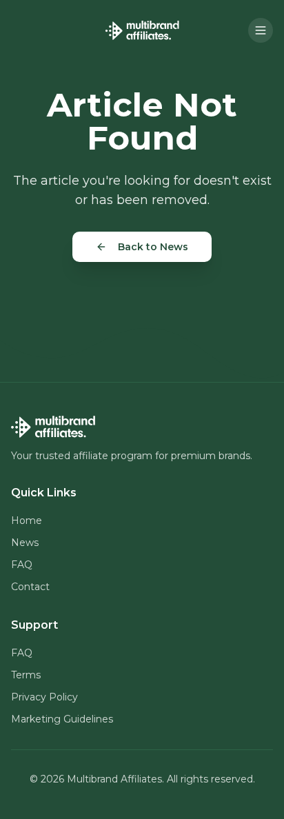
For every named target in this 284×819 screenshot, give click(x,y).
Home (26, 520)
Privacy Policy (44, 697)
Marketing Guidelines (62, 719)
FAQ (21, 564)
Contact (30, 586)
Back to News (153, 247)
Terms (26, 675)
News (25, 542)
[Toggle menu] (260, 30)
